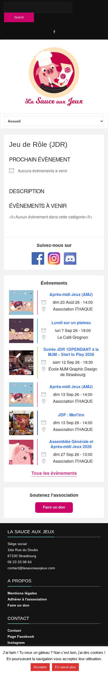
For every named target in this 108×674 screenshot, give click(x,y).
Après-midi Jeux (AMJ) (71, 294)
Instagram (16, 643)
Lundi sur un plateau (71, 322)
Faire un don (54, 507)
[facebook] (54, 32)
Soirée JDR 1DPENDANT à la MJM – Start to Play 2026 (71, 351)
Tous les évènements (54, 473)
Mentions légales (22, 593)
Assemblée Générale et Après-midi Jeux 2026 (71, 444)
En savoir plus (65, 667)
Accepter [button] (40, 667)
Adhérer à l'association (27, 599)
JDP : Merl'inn (71, 415)
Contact (14, 630)
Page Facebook (21, 636)
